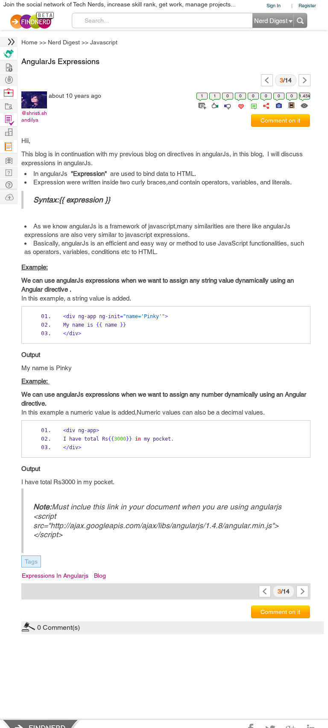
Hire (8, 53)
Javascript (103, 42)
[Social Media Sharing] (265, 105)
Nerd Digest (64, 42)
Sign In (273, 5)
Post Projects (8, 66)
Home (29, 42)
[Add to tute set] (201, 105)
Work (8, 92)
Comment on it (280, 120)
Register (307, 5)
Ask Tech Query (8, 184)
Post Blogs (8, 196)
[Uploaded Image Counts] (278, 105)
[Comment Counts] (252, 105)
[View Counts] (304, 105)
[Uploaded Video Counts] (291, 105)
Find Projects (8, 105)
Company (8, 132)
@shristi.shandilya (34, 116)
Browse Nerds (8, 78)
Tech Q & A (8, 172)
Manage (8, 119)
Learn (8, 146)
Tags (31, 561)
